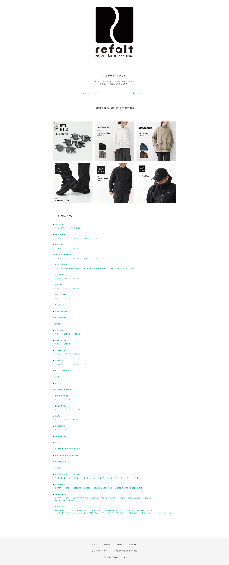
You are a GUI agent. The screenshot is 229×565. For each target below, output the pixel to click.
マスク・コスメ (107, 513)
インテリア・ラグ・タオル (65, 513)
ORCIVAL (59, 285)
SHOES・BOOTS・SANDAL (130, 498)
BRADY (58, 324)
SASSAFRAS (60, 318)
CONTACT (133, 544)
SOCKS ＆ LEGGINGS (103, 488)
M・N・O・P (99, 478)
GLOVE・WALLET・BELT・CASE (138, 511)
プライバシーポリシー (100, 551)
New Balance (61, 305)
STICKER (87, 238)
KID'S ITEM (60, 511)
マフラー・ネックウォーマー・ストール (155, 513)
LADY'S (67, 238)
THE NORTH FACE (63, 255)
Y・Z (136, 478)
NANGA (58, 443)
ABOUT (107, 544)
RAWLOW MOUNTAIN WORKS (68, 449)
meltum (58, 468)
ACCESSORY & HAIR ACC (66, 500)
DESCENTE (60, 426)
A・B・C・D (60, 478)
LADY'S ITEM (74, 228)
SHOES (87, 488)
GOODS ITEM (60, 507)
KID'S (96, 238)
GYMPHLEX (60, 350)
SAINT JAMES (61, 265)
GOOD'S (76, 238)
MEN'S (58, 238)
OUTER (58, 488)
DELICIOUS (60, 406)
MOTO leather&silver (64, 311)
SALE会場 (59, 224)
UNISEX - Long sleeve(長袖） (67, 268)
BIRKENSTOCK (61, 340)
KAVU (57, 416)
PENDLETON (60, 436)
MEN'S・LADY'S (62, 420)
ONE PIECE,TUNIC (80, 498)
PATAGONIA (60, 234)
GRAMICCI (59, 360)
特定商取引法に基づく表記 (126, 551)
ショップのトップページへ (93, 93)
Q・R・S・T (112, 478)
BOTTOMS (76, 488)
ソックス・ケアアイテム (88, 513)
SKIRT (112, 498)
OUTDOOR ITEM (75, 511)
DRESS (95, 498)
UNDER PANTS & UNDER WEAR (129, 488)
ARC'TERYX (60, 245)
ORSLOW (59, 330)
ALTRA (58, 383)
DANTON (59, 275)
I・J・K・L (86, 478)
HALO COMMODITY (63, 371)
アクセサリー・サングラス (126, 513)
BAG (86, 511)
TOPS (67, 488)
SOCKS (148, 498)
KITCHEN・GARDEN (112, 511)
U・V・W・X (126, 478)
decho (57, 377)
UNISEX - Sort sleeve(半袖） (95, 268)
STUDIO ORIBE (61, 396)
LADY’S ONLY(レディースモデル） (124, 268)
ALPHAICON (60, 462)
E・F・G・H (74, 478)
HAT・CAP (96, 511)
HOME (94, 544)
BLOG (119, 544)
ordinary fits (60, 295)
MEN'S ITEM (60, 228)
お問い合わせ (136, 93)
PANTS (104, 498)
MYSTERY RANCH (63, 390)
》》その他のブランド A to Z (67, 474)
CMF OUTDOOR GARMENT (66, 455)
